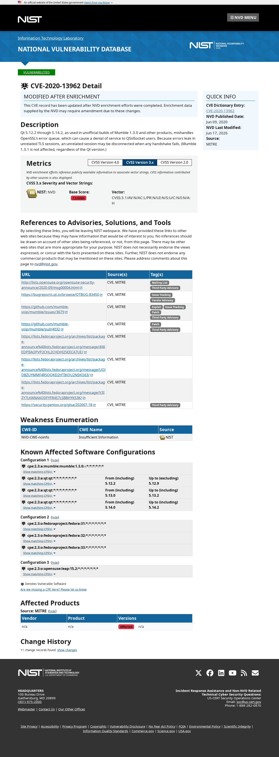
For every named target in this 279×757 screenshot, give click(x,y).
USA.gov (184, 731)
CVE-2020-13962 (220, 110)
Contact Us (47, 709)
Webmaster (26, 709)
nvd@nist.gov (45, 263)
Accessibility (50, 726)
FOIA (182, 726)
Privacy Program (74, 726)
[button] (243, 17)
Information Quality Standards (105, 731)
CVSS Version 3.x (139, 162)
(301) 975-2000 (30, 701)
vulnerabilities (36, 72)
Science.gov (166, 731)
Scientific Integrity (237, 726)
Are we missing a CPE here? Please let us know (53, 589)
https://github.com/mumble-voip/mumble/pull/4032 (45, 327)
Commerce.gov (143, 731)
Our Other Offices (71, 709)
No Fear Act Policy (162, 726)
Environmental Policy (204, 726)
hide (55, 460)
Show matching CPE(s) (38, 472)
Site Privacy (29, 726)
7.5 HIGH (79, 198)
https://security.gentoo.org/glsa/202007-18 (56, 404)
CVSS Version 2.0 (174, 162)
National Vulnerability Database (74, 49)
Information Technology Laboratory (50, 38)
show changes (67, 650)
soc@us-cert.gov (248, 701)
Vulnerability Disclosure (127, 726)
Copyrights (98, 726)
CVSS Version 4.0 (105, 162)
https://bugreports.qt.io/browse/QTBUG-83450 (60, 294)
